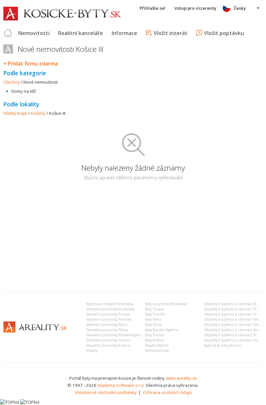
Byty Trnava (154, 309)
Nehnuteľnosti (157, 350)
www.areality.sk (181, 378)
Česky (240, 8)
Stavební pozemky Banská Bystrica (115, 335)
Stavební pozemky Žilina (107, 330)
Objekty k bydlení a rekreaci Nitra (233, 319)
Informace (124, 33)
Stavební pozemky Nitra (106, 324)
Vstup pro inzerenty (195, 8)
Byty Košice (154, 340)
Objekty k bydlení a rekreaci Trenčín (235, 314)
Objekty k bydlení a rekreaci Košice (234, 340)
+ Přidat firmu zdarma (30, 63)
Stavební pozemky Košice (108, 345)
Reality (92, 350)
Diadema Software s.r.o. (121, 385)
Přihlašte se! (152, 8)
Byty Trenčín (155, 314)
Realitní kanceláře (80, 33)
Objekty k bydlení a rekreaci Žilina (233, 324)
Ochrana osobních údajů (167, 392)
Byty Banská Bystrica (161, 330)
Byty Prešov (154, 335)
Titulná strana (8, 33)
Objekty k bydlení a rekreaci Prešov (234, 335)
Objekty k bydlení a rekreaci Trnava (234, 309)
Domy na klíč (23, 91)
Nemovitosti (34, 33)
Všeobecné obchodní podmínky (106, 392)
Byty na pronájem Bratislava (109, 304)
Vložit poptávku (224, 33)
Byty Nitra (153, 319)
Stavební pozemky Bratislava (110, 309)
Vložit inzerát (170, 33)
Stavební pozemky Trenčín (108, 319)
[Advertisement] (133, 237)
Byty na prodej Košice (222, 345)
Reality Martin (157, 345)
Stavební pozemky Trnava (108, 314)
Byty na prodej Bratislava (166, 304)
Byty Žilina (153, 324)
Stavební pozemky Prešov (108, 340)
